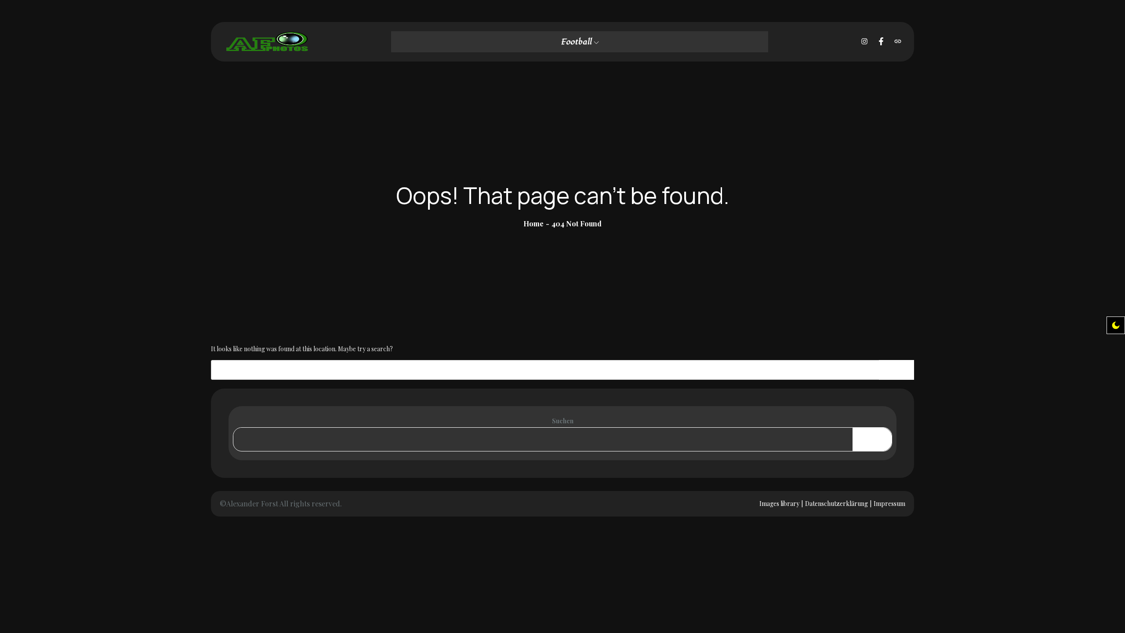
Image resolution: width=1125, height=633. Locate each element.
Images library (779, 503)
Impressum (889, 503)
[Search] (896, 370)
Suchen (562, 421)
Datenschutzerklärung (836, 503)
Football (576, 42)
